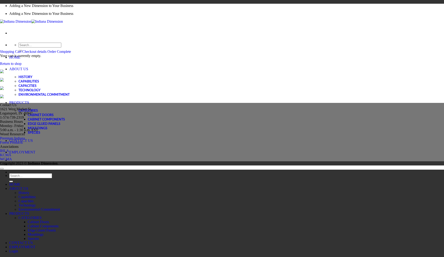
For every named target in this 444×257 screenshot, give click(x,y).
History (25, 77)
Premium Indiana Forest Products (12, 140)
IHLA (4, 151)
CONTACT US (21, 243)
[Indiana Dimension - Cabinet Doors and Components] (31, 21)
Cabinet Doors (41, 115)
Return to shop (11, 64)
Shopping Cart (11, 52)
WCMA (6, 159)
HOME (14, 184)
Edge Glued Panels (44, 124)
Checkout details (34, 52)
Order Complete (59, 52)
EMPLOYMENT (22, 152)
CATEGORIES (30, 218)
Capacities (27, 86)
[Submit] (11, 181)
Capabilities (28, 81)
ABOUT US (18, 69)
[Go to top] (2, 168)
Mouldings (35, 234)
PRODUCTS (19, 103)
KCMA (5, 155)
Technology (29, 90)
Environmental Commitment (44, 94)
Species (34, 132)
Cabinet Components (46, 119)
